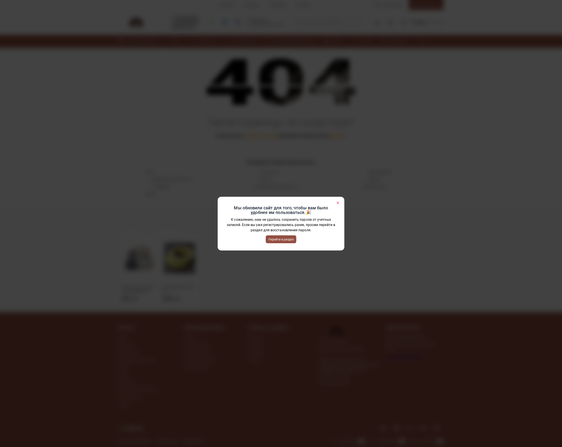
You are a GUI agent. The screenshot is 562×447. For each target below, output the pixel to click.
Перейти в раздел (281, 239)
